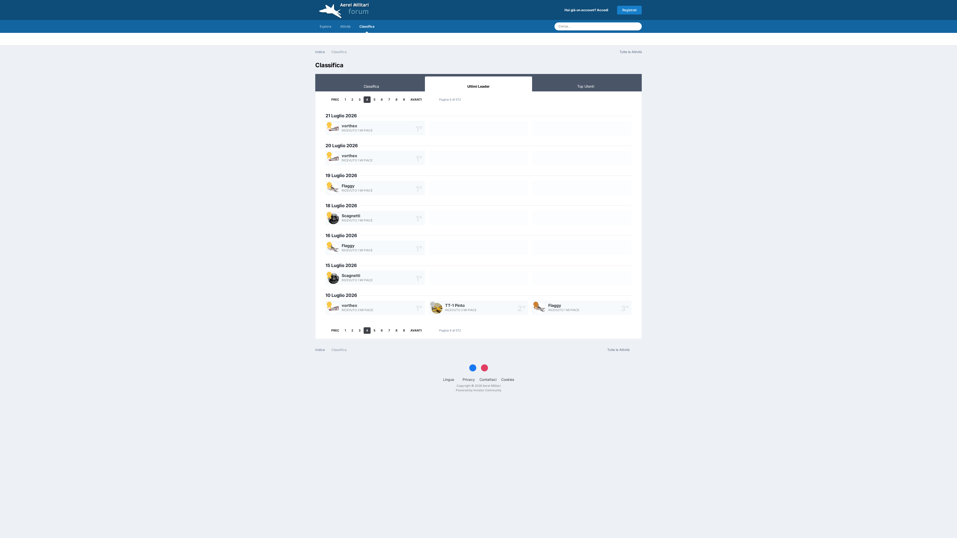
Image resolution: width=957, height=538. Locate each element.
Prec (335, 99)
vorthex (349, 125)
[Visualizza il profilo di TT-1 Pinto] (436, 308)
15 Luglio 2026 (341, 265)
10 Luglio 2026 (341, 295)
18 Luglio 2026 (341, 205)
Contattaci (487, 379)
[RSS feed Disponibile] (637, 349)
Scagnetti (351, 215)
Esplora (325, 26)
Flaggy (348, 185)
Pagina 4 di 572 (450, 99)
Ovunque (618, 26)
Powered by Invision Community (478, 390)
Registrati (629, 10)
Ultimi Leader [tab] (478, 86)
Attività (345, 26)
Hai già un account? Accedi (587, 10)
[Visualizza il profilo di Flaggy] (333, 188)
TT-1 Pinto (455, 305)
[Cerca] (636, 26)
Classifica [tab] (371, 86)
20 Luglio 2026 (341, 145)
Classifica (366, 26)
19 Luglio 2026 (341, 175)
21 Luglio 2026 (341, 115)
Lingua (449, 379)
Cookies (507, 379)
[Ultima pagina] (428, 99)
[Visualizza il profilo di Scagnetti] (333, 218)
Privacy (469, 379)
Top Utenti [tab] (585, 86)
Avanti (416, 99)
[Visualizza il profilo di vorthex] (333, 128)
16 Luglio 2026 (341, 235)
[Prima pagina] (324, 99)
